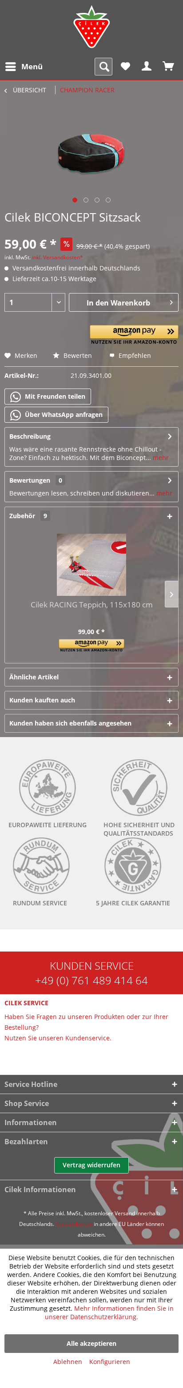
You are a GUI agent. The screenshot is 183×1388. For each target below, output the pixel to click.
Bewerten (77, 355)
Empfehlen (134, 355)
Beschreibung (30, 436)
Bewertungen (29, 480)
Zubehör (28, 516)
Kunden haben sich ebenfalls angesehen (70, 723)
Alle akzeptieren (91, 1343)
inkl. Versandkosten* (57, 257)
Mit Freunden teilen (54, 396)
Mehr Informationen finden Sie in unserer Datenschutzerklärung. (109, 1312)
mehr (160, 457)
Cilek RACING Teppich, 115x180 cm (92, 605)
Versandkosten (74, 1224)
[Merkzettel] (125, 66)
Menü (32, 66)
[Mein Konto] (147, 66)
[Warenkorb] (169, 66)
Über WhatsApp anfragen (63, 414)
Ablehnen (67, 1361)
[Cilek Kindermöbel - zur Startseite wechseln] (91, 26)
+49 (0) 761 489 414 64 (91, 980)
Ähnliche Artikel (34, 677)
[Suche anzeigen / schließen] (103, 66)
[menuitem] (23, 66)
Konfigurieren (109, 1361)
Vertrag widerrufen (91, 1165)
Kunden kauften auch (42, 700)
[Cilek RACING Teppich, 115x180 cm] (91, 565)
